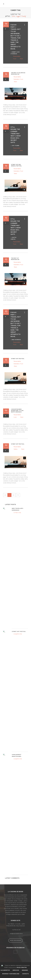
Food (14, 58)
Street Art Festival (17, 358)
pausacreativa (16, 56)
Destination (17, 79)
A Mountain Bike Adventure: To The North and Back (17, 411)
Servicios (16, 970)
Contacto (25, 973)
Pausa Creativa (22, 967)
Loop (15, 417)
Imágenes (25, 970)
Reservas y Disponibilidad (10, 973)
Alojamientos (5, 970)
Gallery (16, 449)
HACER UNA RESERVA (15, 940)
